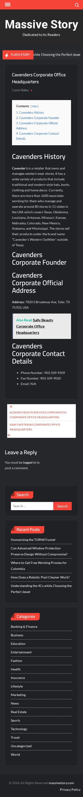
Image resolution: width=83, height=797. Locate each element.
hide (34, 106)
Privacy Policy (70, 789)
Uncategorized (21, 746)
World (15, 754)
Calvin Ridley (20, 90)
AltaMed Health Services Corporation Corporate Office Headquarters (38, 415)
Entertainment (21, 652)
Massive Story (41, 24)
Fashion (16, 661)
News (15, 703)
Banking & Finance (24, 626)
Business (17, 635)
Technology (19, 729)
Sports (15, 720)
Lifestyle (17, 686)
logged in (29, 462)
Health (16, 669)
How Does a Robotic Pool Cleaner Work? (40, 577)
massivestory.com (61, 783)
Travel (15, 737)
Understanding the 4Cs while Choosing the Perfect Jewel (41, 589)
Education (18, 644)
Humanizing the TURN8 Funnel (33, 540)
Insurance (18, 678)
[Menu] (7, 4)
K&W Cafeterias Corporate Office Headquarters (35, 427)
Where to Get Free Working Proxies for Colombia (39, 566)
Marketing (18, 695)
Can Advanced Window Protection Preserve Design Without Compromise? (39, 551)
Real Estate (19, 712)
